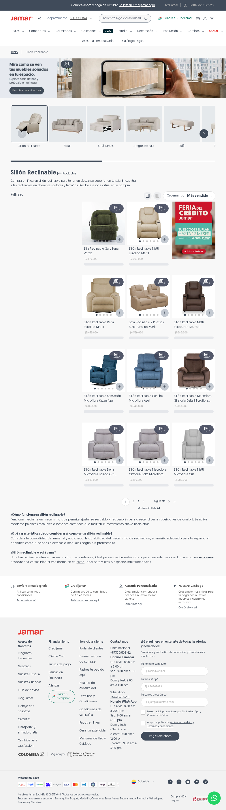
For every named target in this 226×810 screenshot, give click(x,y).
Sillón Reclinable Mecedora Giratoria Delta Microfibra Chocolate (192, 401)
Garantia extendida (92, 730)
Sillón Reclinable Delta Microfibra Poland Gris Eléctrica (99, 474)
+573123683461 (120, 697)
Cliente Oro (56, 656)
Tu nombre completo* (154, 664)
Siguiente (160, 501)
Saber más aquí (26, 600)
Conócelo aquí (188, 607)
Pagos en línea (89, 722)
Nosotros (24, 666)
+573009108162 (120, 653)
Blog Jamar (25, 698)
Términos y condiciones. (160, 726)
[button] (211, 18)
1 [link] (125, 502)
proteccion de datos (181, 722)
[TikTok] (205, 782)
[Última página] (174, 501)
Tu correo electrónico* (154, 695)
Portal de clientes (91, 648)
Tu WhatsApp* (149, 679)
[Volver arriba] (214, 783)
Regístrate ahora (160, 736)
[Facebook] (179, 782)
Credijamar (56, 648)
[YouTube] (187, 782)
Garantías (24, 719)
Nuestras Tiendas (29, 682)
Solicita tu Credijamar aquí (137, 5)
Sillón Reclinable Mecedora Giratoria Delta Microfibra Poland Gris (147, 474)
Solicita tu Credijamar (178, 18)
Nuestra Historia (29, 674)
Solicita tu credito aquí (85, 600)
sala (118, 181)
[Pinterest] (196, 782)
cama (80, 562)
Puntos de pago (60, 664)
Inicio (14, 52)
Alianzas (54, 685)
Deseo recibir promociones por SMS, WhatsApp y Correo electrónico (174, 714)
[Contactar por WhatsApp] (214, 798)
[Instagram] (170, 782)
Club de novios (28, 690)
